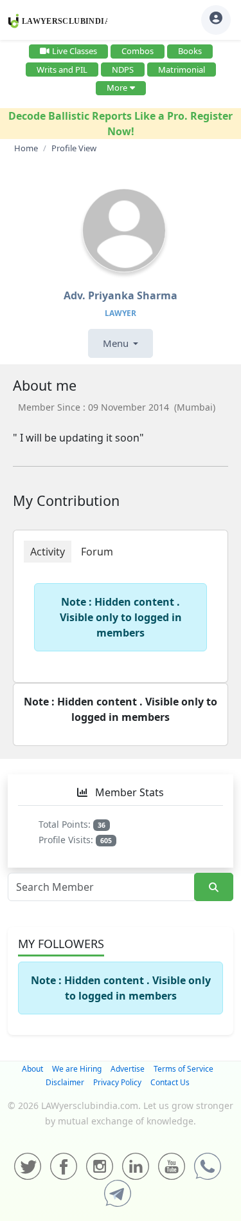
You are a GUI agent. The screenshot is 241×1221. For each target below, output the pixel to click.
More (117, 87)
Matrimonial (181, 69)
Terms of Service (183, 1068)
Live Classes (74, 51)
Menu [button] (117, 343)
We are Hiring (77, 1068)
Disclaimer (65, 1082)
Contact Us (170, 1082)
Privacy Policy (117, 1082)
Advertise (128, 1068)
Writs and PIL (62, 69)
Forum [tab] (97, 552)
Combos (137, 51)
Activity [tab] (47, 552)
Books (190, 51)
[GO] (213, 887)
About (32, 1068)
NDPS (123, 69)
